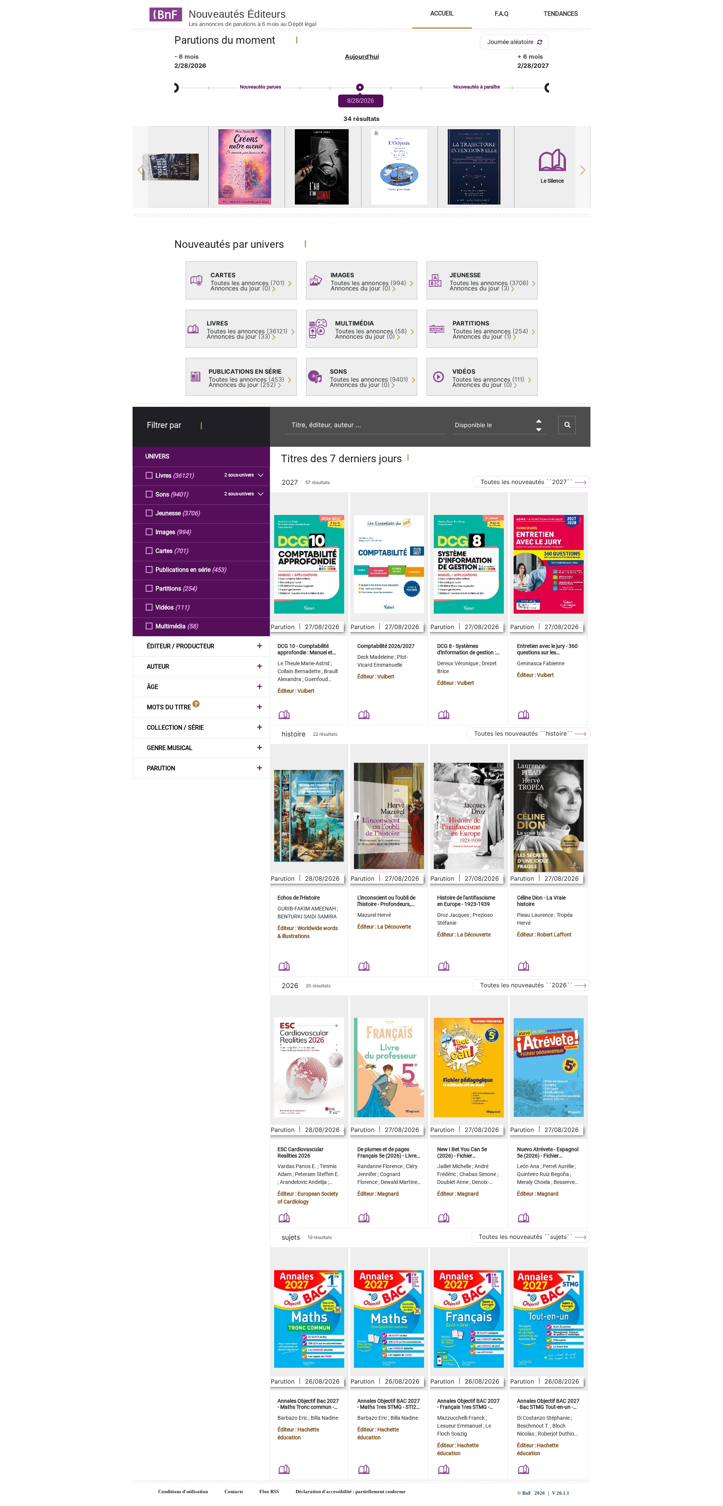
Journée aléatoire (511, 42)
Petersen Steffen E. (317, 1174)
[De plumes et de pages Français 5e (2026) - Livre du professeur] (389, 1067)
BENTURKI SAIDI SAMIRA (307, 916)
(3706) (191, 513)
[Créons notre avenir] (246, 166)
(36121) (183, 475)
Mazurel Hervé (374, 915)
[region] (362, 170)
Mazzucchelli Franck (461, 1418)
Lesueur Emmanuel (460, 1426)
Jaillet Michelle (454, 1166)
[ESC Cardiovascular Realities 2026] (309, 1067)
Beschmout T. (533, 1426)
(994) (184, 532)
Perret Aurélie (559, 1166)
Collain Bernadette (300, 671)
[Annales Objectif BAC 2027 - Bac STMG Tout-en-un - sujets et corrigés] (549, 1319)
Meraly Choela (534, 1182)
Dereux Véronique (458, 663)
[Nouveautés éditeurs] (259, 14)
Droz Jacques (453, 915)
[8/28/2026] (359, 87)
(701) (181, 550)
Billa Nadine (324, 1418)
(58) (192, 626)
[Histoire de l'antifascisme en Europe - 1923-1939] (469, 816)
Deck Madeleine (376, 657)
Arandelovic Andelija (304, 1182)
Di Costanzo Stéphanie (544, 1418)
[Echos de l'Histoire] (309, 816)
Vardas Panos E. (297, 1166)
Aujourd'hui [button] (362, 56)
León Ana (528, 1166)
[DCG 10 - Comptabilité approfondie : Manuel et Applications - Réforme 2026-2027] (309, 564)
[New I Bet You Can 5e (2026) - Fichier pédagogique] (469, 1067)
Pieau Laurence (535, 915)
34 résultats (361, 118)
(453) (219, 569)
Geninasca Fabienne (540, 663)
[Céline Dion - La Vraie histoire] (549, 816)
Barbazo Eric (293, 1418)
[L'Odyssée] (399, 166)
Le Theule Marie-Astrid (304, 663)
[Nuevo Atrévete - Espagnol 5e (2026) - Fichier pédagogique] (549, 1067)
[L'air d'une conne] (323, 166)
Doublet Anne (453, 1182)
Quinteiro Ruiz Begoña (543, 1174)
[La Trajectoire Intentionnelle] (476, 166)
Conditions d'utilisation (183, 1491)
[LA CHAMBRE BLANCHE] (170, 167)
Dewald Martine (399, 1182)
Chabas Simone (478, 1174)
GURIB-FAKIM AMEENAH (307, 909)
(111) (182, 607)
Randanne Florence (380, 1166)
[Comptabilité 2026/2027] (389, 564)
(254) (190, 588)
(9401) (179, 494)
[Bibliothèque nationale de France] (163, 14)
